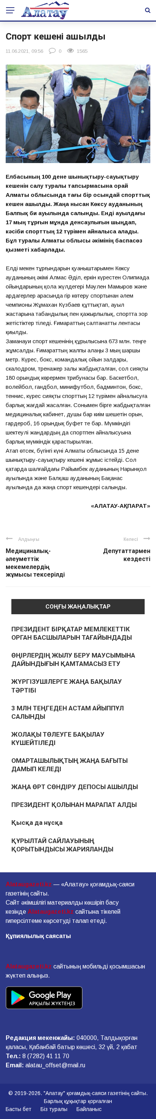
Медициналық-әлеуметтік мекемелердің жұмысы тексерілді (35, 562)
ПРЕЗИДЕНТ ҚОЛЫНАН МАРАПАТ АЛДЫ (74, 804)
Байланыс (88, 1109)
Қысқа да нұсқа (36, 822)
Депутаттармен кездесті (126, 555)
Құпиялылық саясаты (38, 936)
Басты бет (18, 1109)
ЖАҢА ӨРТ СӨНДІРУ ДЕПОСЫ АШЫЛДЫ (74, 787)
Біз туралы (54, 1109)
